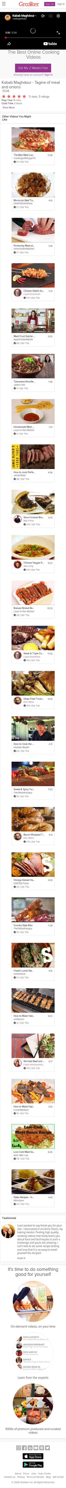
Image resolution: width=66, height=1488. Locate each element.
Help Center (44, 1473)
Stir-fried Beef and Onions (34, 1061)
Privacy (21, 1477)
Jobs (33, 1473)
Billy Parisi (29, 520)
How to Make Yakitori (24, 1016)
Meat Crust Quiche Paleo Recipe (24, 336)
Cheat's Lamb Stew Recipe (24, 971)
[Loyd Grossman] (18, 293)
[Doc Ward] (18, 701)
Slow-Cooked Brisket (34, 517)
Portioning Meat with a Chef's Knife (24, 246)
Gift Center (58, 1477)
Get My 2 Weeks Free (33, 68)
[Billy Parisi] (18, 519)
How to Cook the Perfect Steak (24, 744)
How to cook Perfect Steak (24, 472)
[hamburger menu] (3, 4)
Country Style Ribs (23, 925)
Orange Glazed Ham (24, 880)
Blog (48, 1477)
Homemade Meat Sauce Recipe (24, 427)
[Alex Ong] (18, 565)
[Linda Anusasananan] (18, 1063)
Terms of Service (35, 1477)
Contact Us (9, 1477)
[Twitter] (47, 1448)
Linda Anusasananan (34, 1064)
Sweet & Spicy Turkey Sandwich (24, 789)
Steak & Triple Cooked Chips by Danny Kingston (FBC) (34, 653)
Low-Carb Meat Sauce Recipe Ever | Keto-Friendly (24, 1152)
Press (26, 1473)
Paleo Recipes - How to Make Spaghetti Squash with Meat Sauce (24, 1197)
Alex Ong (28, 566)
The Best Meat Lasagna (24, 155)
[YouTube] (35, 1448)
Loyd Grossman (32, 294)
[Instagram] (18, 1448)
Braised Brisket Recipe (24, 608)
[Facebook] (24, 1448)
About (18, 1473)
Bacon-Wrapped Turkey (34, 835)
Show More (9, 107)
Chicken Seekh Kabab (34, 291)
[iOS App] (33, 1456)
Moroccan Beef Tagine (24, 200)
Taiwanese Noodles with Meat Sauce (24, 381)
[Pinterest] (41, 1448)
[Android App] (33, 1464)
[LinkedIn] (30, 1448)
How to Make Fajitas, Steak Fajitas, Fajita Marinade (24, 1106)
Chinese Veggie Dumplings (34, 563)
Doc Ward (29, 701)
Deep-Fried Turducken (34, 699)
